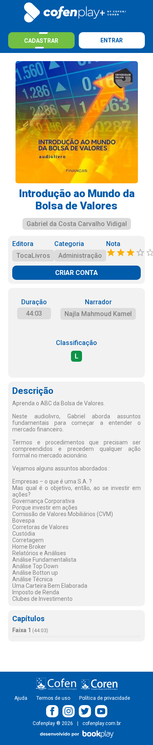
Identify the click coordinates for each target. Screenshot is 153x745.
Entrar (111, 40)
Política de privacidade (104, 698)
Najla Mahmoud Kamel (98, 314)
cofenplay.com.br (101, 723)
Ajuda (20, 698)
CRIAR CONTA (76, 273)
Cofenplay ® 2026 (53, 723)
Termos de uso (53, 698)
